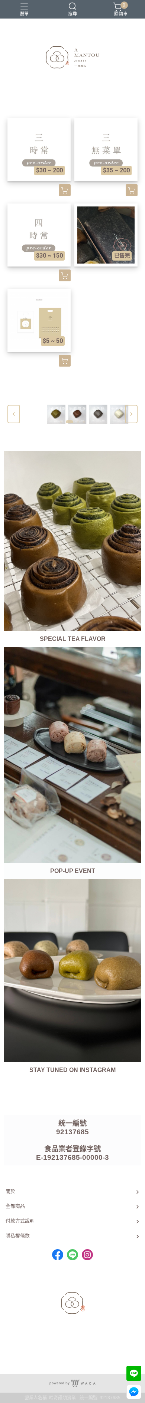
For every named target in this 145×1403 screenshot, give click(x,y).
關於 (10, 1191)
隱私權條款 (18, 1235)
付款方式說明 (20, 1221)
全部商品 (15, 1206)
